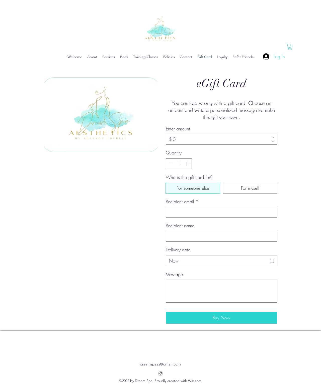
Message (174, 274)
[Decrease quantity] (170, 164)
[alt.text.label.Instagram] (160, 373)
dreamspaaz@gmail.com (160, 364)
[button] (289, 47)
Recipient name (180, 226)
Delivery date (178, 250)
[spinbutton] (178, 164)
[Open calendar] (272, 261)
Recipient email (182, 202)
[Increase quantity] (187, 164)
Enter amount (178, 129)
